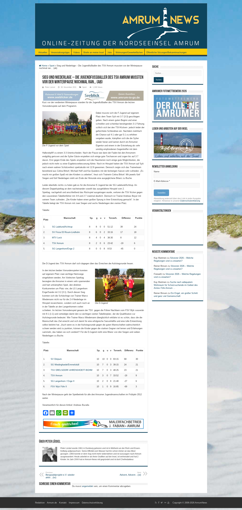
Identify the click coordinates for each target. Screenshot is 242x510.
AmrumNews (201, 502)
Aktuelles (42, 52)
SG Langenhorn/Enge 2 (63, 248)
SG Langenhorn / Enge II (62, 381)
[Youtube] (168, 503)
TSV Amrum (58, 243)
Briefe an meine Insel (93, 52)
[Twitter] (161, 503)
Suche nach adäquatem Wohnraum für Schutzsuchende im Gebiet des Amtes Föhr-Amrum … (176, 285)
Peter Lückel (50, 87)
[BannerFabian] (93, 423)
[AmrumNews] (121, 26)
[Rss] (156, 503)
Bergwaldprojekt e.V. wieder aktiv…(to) (60, 475)
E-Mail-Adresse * (162, 181)
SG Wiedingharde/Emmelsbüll (65, 364)
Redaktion (40, 502)
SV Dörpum (56, 359)
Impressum (74, 502)
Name (156, 171)
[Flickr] (165, 503)
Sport (51, 65)
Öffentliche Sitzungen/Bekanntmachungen (166, 52)
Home (44, 65)
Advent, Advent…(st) (130, 473)
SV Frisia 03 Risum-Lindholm (66, 232)
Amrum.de (52, 502)
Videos (76, 52)
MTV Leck (57, 237)
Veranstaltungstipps (60, 52)
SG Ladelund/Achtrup (62, 227)
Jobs (109, 52)
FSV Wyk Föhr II (59, 386)
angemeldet (87, 486)
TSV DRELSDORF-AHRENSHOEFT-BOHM (71, 370)
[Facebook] (159, 503)
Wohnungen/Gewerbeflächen (129, 52)
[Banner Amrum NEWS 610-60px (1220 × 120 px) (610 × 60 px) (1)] (93, 95)
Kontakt (63, 502)
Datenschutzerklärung (190, 201)
